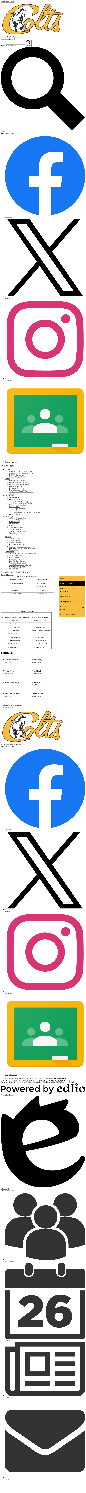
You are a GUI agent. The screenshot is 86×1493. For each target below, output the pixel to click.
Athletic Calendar (15, 542)
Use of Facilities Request (17, 563)
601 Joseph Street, (12, 1078)
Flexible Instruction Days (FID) (19, 484)
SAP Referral (13, 568)
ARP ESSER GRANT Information (21, 492)
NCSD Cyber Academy (17, 475)
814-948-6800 (52, 1080)
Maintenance (13, 524)
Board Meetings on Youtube (22, 503)
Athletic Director (14, 538)
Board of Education (15, 499)
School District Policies (17, 480)
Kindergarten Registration (17, 567)
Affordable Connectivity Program (20, 565)
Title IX (11, 494)
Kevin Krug (37, 660)
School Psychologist (16, 527)
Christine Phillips (11, 682)
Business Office (14, 507)
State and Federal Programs (18, 531)
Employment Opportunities (18, 482)
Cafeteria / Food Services (17, 518)
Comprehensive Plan (16, 486)
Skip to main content (7, 2)
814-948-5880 (56, 1082)
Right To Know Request (17, 561)
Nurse (11, 525)
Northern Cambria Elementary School (21, 471)
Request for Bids (14, 514)
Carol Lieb (36, 671)
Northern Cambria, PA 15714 (28, 1078)
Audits (15, 510)
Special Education (15, 529)
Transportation (14, 535)
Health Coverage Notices (17, 490)
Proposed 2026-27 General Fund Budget (26, 512)
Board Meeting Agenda (21, 501)
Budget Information (19, 509)
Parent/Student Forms (16, 559)
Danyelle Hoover (10, 660)
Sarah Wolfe (37, 693)
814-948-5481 (48, 1078)
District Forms (14, 557)
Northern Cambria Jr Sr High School (21, 473)
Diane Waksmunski (12, 693)
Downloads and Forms (16, 544)
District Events (14, 550)
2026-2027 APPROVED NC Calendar (22, 548)
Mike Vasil (36, 682)
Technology (13, 533)
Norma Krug (9, 671)
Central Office (14, 497)
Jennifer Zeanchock (12, 705)
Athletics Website (15, 540)
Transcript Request (15, 555)
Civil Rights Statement (20, 520)
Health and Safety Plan (16, 488)
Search (3, 45)
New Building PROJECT (17, 477)
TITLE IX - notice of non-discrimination (22, 553)
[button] (7, 469)
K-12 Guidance (14, 522)
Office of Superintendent (17, 505)
